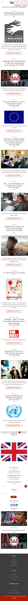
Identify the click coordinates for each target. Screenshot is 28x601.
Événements (14, 11)
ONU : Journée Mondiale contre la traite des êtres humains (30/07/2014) (14, 185)
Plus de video (14, 527)
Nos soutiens (14, 579)
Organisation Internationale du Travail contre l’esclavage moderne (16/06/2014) (14, 228)
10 (12, 434)
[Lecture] (2, 524)
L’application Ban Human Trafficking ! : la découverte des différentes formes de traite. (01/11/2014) (14, 63)
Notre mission (14, 574)
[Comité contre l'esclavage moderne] (12, 2)
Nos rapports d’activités (14, 577)
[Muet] (23, 524)
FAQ (14, 587)
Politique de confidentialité (14, 592)
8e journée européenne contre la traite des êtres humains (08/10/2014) (14, 103)
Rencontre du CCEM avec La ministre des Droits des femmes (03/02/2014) (14, 353)
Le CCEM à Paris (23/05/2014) (14, 273)
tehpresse (17, 317)
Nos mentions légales (14, 590)
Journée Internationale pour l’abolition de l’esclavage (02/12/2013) (14, 398)
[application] (14, 518)
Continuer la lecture (14, 53)
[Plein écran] (25, 524)
